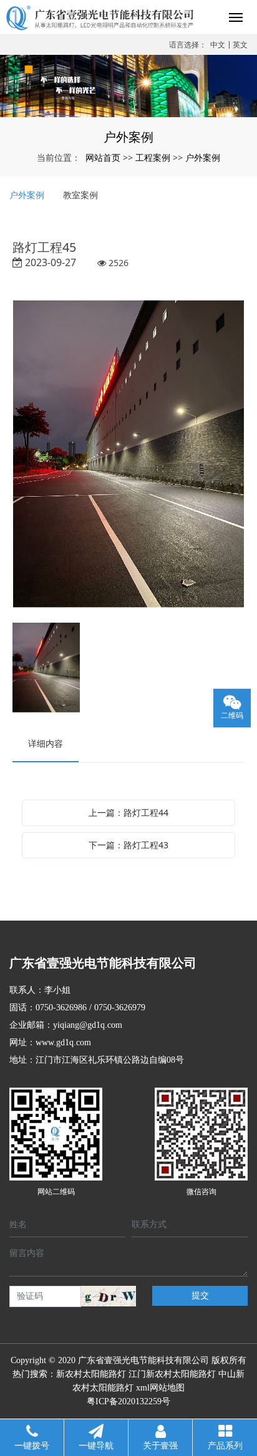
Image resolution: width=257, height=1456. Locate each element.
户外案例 (202, 157)
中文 (217, 45)
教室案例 (80, 195)
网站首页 (102, 157)
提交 (200, 1295)
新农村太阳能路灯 (91, 1374)
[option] (128, 455)
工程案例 (152, 157)
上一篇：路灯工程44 (128, 812)
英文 (240, 45)
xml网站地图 (160, 1387)
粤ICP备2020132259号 (128, 1401)
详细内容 (45, 743)
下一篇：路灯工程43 (128, 845)
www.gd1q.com (63, 1042)
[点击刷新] (108, 1296)
